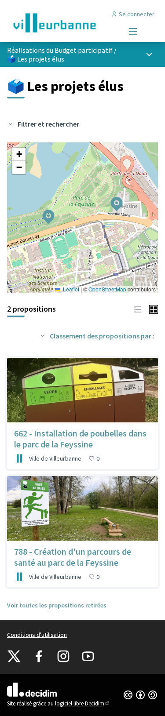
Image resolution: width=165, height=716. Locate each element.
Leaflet (70, 289)
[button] (111, 198)
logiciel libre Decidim (82, 703)
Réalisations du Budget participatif (60, 50)
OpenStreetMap (107, 289)
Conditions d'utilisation (37, 635)
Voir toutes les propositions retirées (56, 605)
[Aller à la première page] (62, 23)
